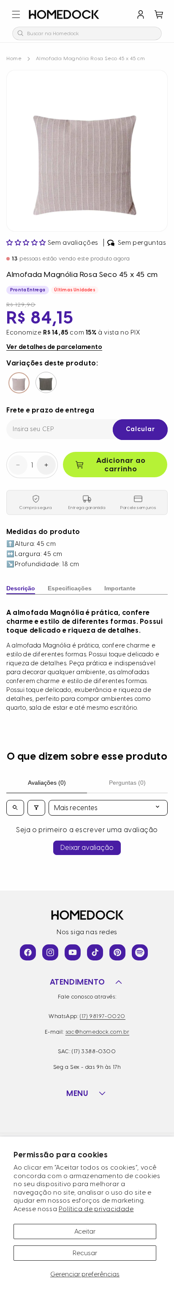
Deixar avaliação (87, 848)
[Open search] (15, 808)
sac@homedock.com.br (97, 1032)
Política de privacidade (96, 1209)
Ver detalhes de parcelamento (54, 347)
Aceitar (84, 1231)
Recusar (85, 1253)
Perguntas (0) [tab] (127, 782)
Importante (120, 588)
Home (14, 58)
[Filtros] (36, 808)
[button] (16, 14)
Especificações (70, 588)
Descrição (20, 588)
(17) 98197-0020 (102, 1016)
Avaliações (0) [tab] (47, 782)
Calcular (140, 429)
